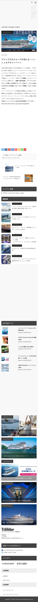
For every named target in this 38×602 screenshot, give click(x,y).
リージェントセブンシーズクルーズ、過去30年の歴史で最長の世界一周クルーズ (24, 207)
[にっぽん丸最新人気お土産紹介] (5, 352)
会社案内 (5, 576)
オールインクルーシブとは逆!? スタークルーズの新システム (24, 218)
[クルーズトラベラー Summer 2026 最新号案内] (5, 334)
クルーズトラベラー (8, 590)
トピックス (17, 157)
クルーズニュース (7, 32)
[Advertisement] (16, 14)
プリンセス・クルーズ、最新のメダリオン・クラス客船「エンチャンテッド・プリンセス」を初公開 (24, 239)
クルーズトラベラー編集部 (15, 155)
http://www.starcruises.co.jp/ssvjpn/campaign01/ (15, 103)
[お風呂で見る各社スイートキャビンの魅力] (5, 371)
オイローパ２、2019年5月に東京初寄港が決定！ (24, 249)
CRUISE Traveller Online (16, 599)
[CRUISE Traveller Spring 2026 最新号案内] (5, 343)
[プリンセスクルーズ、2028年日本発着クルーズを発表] (5, 361)
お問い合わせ (6, 580)
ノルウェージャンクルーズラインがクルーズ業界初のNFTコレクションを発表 (24, 259)
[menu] (35, 2)
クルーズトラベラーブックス (10, 594)
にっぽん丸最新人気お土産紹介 (26, 346)
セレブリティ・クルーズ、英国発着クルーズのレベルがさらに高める (24, 228)
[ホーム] (31, 2)
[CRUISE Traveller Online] (16, 27)
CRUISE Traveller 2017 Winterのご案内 (13, 193)
